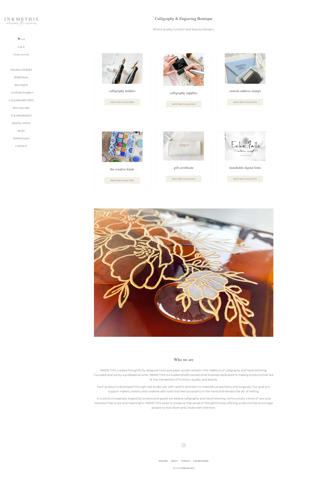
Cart (22, 39)
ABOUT (174, 460)
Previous (101, 272)
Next (266, 272)
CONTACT (21, 146)
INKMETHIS (188, 468)
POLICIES (163, 460)
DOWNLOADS (21, 138)
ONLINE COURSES (21, 69)
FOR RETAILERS (201, 460)
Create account (21, 54)
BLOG (21, 130)
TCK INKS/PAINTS (21, 115)
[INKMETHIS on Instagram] (184, 445)
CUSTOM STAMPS (21, 92)
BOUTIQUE (21, 85)
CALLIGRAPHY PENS (21, 100)
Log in (21, 46)
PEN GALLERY (21, 107)
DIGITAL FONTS (21, 123)
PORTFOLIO (21, 77)
